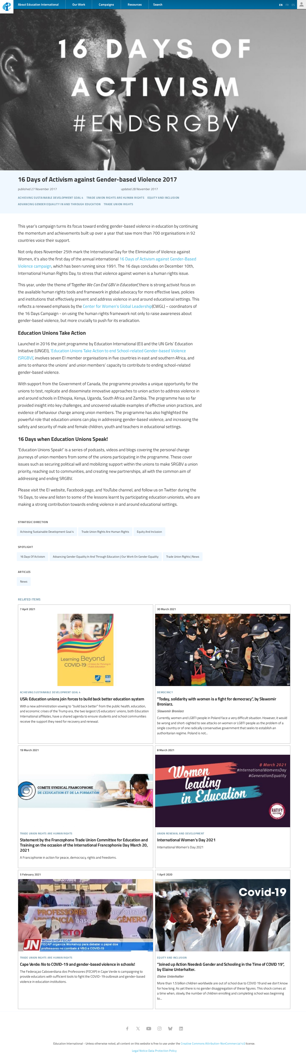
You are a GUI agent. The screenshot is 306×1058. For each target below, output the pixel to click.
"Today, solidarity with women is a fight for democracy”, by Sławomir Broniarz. (222, 671)
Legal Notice (140, 1051)
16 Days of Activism (32, 556)
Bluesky (170, 1028)
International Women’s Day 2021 (222, 799)
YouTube (148, 1028)
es (293, 5)
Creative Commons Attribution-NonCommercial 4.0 (213, 1043)
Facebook (127, 1028)
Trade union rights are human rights (105, 532)
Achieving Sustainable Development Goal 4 (47, 532)
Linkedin (181, 1028)
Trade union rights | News (182, 556)
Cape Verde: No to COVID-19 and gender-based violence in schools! (85, 928)
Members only (301, 4)
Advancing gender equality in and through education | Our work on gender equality (105, 556)
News (23, 581)
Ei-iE (6, 7)
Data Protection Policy (162, 1051)
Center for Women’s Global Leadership (117, 306)
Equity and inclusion (149, 532)
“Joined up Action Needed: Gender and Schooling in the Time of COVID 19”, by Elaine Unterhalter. (222, 936)
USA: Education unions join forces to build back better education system (85, 665)
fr (287, 5)
